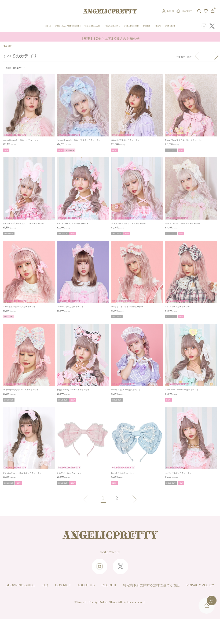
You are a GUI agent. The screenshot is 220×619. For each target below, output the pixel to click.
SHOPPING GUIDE (20, 585)
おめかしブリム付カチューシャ (125, 140)
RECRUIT (109, 585)
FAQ (45, 585)
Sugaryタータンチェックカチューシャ (21, 390)
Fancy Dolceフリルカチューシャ (72, 223)
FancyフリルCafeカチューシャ (126, 390)
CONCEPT (170, 26)
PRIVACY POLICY (200, 585)
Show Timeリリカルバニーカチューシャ (184, 140)
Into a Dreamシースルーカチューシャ (20, 140)
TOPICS (146, 26)
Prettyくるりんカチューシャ (70, 306)
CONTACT (63, 585)
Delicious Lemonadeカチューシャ (182, 390)
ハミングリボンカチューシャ (178, 473)
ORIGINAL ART (92, 26)
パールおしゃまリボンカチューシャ (19, 306)
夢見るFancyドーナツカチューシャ (73, 390)
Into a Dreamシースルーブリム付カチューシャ (79, 140)
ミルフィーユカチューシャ (177, 306)
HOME (7, 45)
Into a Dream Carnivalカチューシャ (182, 223)
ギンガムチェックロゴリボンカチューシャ (22, 473)
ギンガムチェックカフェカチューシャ (128, 223)
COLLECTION (131, 26)
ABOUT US (86, 585)
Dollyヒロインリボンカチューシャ (127, 306)
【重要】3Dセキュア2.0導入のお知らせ (110, 37)
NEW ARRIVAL (112, 26)
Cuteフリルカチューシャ (122, 473)
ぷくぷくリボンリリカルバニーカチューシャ (23, 223)
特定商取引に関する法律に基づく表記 (151, 585)
